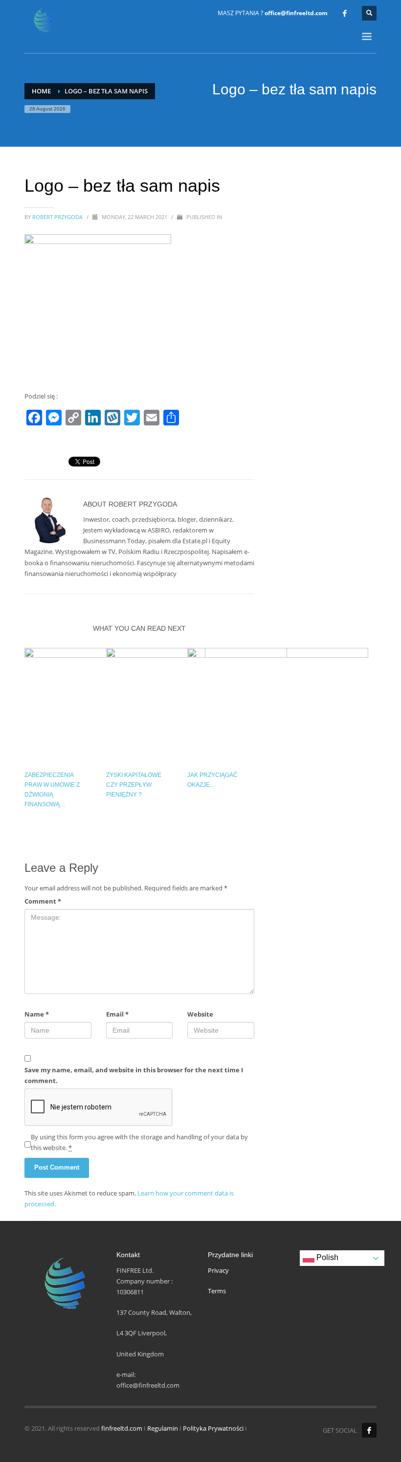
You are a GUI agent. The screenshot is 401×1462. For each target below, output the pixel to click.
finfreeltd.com (121, 1428)
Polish (326, 1258)
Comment (42, 901)
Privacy (218, 1270)
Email (117, 1014)
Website (200, 1014)
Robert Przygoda (58, 217)
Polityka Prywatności (213, 1428)
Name (36, 1014)
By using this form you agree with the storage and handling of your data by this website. (139, 1142)
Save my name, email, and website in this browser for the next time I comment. (133, 1075)
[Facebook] (344, 13)
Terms (217, 1290)
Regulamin (162, 1428)
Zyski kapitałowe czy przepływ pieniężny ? (133, 785)
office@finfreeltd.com (296, 13)
